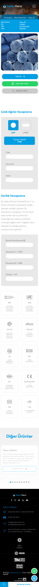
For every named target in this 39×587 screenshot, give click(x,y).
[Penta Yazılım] (25, 579)
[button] (10, 482)
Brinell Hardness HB (15, 241)
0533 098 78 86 (22, 84)
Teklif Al (18, 76)
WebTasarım (18, 580)
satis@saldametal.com (16, 524)
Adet (8, 176)
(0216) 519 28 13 (22, 91)
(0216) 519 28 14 (14, 517)
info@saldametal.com (16, 522)
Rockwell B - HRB (14, 263)
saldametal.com (15, 573)
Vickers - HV (11, 275)
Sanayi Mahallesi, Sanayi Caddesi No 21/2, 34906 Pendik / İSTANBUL (22, 531)
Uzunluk (10, 164)
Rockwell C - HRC (14, 252)
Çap (8, 152)
